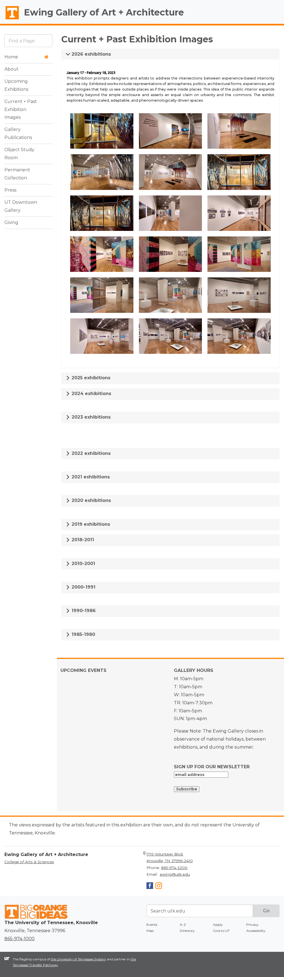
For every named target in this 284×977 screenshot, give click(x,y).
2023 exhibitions (90, 417)
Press (10, 190)
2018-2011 (82, 539)
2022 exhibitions (90, 453)
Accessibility (255, 931)
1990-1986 (83, 610)
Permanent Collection (17, 174)
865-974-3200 (174, 867)
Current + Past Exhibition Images (20, 109)
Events (151, 924)
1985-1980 (82, 634)
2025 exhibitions (90, 377)
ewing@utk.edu (175, 874)
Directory (187, 931)
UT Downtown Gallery (20, 206)
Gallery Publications (18, 133)
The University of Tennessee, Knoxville (9, 19)
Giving (11, 222)
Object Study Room (19, 153)
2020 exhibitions (90, 500)
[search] (28, 40)
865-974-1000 (19, 938)
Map (150, 931)
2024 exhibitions (90, 393)
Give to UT (221, 931)
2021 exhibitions (90, 477)
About (11, 69)
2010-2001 (82, 563)
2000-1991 (82, 587)
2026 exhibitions (90, 54)
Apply (218, 924)
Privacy (252, 924)
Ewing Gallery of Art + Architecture (104, 12)
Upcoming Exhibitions (16, 85)
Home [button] (11, 57)
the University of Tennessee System (78, 959)
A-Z (183, 924)
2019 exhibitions (90, 524)
